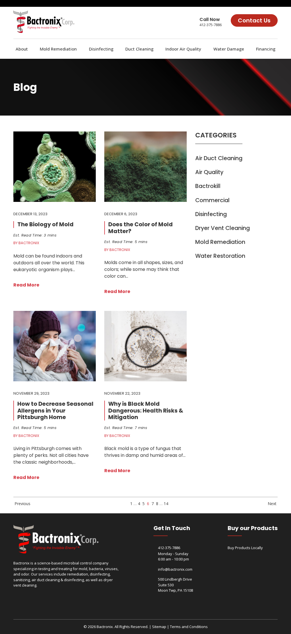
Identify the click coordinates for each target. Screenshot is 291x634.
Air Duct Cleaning (218, 158)
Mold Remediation (58, 49)
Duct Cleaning (139, 49)
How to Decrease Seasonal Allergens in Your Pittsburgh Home (55, 410)
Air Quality (209, 172)
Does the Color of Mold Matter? (140, 228)
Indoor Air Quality (183, 49)
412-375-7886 (210, 24)
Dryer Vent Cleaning (222, 228)
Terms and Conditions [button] (189, 626)
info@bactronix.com (175, 569)
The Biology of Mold (45, 224)
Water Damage (228, 49)
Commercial (212, 200)
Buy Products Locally (245, 547)
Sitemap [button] (159, 626)
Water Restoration (220, 256)
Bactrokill (208, 186)
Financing (265, 49)
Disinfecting (101, 49)
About (22, 49)
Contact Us (254, 20)
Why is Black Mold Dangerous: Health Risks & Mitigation (145, 410)
